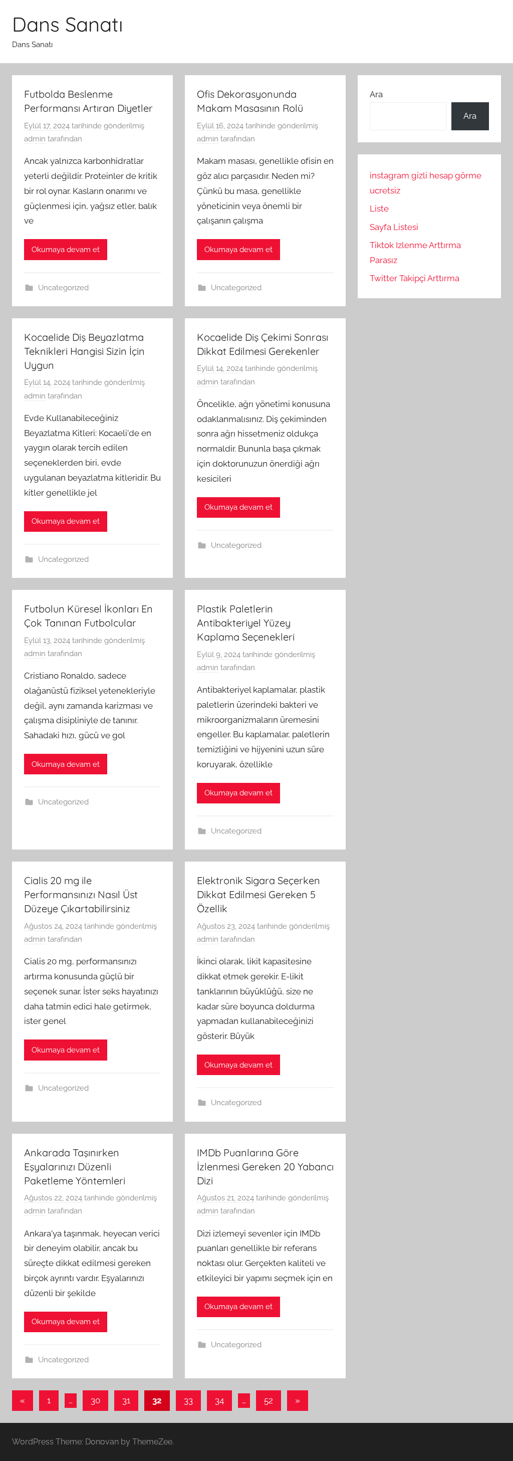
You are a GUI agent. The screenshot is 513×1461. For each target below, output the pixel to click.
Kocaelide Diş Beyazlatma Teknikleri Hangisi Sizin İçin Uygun (84, 351)
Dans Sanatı (67, 24)
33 (188, 1400)
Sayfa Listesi (394, 227)
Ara (376, 94)
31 (126, 1400)
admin (35, 138)
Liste (379, 208)
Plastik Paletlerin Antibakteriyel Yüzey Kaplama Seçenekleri (246, 622)
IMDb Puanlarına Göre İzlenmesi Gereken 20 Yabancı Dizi (265, 1166)
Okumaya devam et (66, 249)
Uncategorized (63, 287)
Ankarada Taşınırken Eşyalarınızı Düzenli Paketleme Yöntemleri (74, 1166)
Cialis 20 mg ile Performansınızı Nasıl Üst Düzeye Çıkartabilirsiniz (81, 894)
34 (219, 1400)
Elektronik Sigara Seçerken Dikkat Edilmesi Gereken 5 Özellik (258, 894)
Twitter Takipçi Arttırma (414, 278)
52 (268, 1400)
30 (95, 1400)
